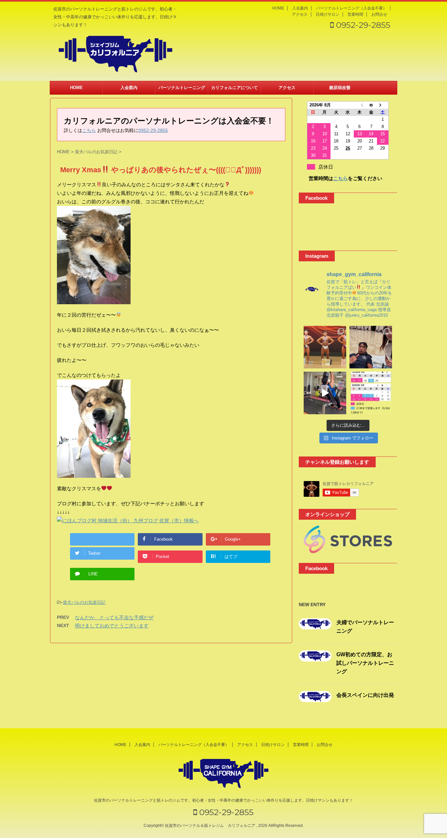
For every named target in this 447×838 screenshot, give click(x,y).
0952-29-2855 (362, 25)
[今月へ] (371, 105)
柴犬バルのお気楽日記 (84, 602)
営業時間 (355, 14)
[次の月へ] (383, 105)
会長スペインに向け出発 (365, 695)
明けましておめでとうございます (112, 625)
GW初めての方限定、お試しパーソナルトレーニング (365, 663)
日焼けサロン (327, 14)
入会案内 (300, 8)
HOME (278, 8)
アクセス (300, 14)
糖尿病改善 (339, 87)
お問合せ (379, 14)
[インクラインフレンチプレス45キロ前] (325, 393)
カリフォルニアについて (234, 87)
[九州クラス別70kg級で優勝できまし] (325, 347)
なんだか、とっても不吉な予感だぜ (114, 617)
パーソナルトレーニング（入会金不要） (351, 8)
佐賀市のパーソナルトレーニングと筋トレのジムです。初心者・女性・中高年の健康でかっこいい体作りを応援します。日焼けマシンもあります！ (223, 800)
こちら (89, 130)
